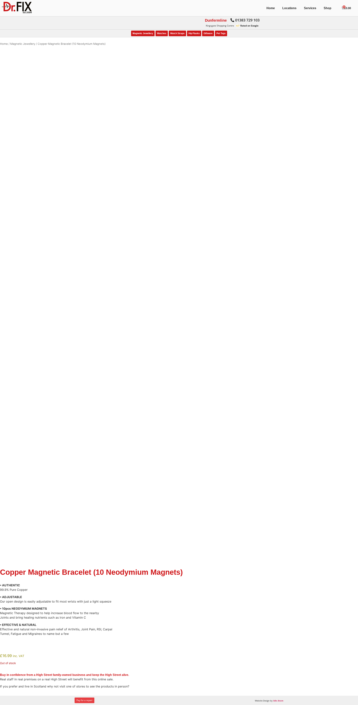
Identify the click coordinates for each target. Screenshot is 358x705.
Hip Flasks (194, 33)
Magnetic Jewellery (143, 33)
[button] (245, 20)
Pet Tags (221, 33)
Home (270, 8)
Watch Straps (177, 33)
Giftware (208, 33)
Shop (327, 8)
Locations (289, 8)
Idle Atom (278, 700)
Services (310, 8)
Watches (161, 33)
